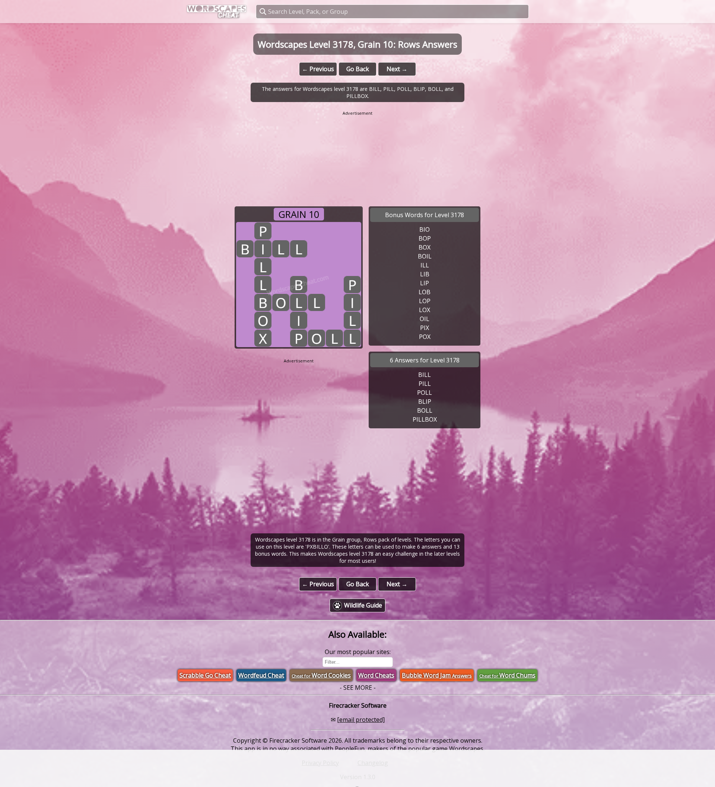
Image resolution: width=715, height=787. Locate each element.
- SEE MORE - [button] (358, 687)
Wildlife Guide (363, 605)
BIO (424, 229)
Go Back (357, 69)
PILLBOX (425, 419)
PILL (425, 384)
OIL (424, 319)
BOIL (425, 256)
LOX (424, 310)
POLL (424, 392)
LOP (424, 301)
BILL (424, 375)
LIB (424, 274)
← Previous (318, 69)
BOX (424, 247)
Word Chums (507, 675)
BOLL (424, 410)
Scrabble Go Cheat (205, 675)
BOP (425, 238)
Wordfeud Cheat (261, 675)
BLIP (424, 401)
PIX (424, 328)
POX (424, 337)
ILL (424, 265)
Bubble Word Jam (437, 675)
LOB (424, 292)
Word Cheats (376, 675)
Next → (397, 69)
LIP (424, 283)
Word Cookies (321, 675)
